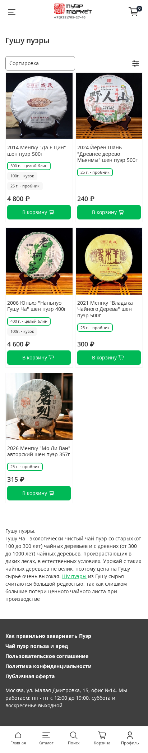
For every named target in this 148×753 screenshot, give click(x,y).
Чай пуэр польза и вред (36, 646)
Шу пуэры (74, 576)
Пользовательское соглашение (46, 656)
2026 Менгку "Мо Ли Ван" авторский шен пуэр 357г (38, 451)
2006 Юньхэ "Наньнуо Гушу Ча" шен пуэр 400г (36, 306)
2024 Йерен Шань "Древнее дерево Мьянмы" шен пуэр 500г (107, 153)
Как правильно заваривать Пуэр (48, 635)
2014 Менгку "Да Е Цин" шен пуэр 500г (36, 150)
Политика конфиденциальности (48, 666)
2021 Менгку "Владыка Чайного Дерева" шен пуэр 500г (105, 309)
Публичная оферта (30, 676)
